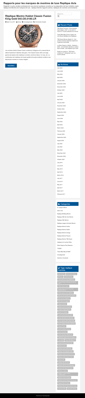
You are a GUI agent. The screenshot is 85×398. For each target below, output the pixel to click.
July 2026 (59, 68)
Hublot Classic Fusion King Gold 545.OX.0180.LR (65, 289)
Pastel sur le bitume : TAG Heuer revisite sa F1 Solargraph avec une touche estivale (66, 53)
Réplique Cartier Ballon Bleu (64, 348)
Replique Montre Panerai (63, 236)
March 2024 (60, 128)
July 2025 (59, 93)
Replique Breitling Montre (64, 214)
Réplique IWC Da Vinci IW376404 (66, 365)
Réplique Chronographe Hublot (65, 351)
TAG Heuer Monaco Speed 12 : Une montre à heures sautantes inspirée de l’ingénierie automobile (67, 40)
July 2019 (59, 162)
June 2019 (60, 166)
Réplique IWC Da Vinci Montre (65, 217)
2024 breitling (61, 274)
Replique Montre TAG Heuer (64, 239)
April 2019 (60, 172)
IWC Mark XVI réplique (63, 301)
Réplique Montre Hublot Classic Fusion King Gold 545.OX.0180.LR (28, 17)
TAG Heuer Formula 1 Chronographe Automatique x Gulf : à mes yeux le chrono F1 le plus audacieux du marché (67, 30)
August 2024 (60, 115)
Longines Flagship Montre (64, 309)
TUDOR (59, 248)
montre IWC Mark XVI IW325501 (66, 318)
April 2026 (60, 77)
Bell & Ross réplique (71, 274)
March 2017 (60, 191)
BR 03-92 (60, 276)
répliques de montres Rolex (64, 242)
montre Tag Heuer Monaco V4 (65, 334)
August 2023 (60, 140)
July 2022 (59, 147)
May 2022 (60, 150)
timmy (19, 22)
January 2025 (60, 102)
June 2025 (60, 96)
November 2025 (61, 87)
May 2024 (60, 121)
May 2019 (60, 169)
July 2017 (59, 178)
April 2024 (60, 125)
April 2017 (60, 188)
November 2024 (61, 106)
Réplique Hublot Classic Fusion (65, 357)
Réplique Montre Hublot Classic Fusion (67, 386)
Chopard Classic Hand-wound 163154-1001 (67, 283)
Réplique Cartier (62, 345)
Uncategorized (28, 22)
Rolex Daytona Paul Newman (65, 245)
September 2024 (61, 112)
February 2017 (61, 194)
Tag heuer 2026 (62, 388)
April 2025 (60, 99)
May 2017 (60, 184)
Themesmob (45, 396)
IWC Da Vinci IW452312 (64, 298)
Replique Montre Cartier (63, 226)
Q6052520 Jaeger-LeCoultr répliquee (66, 337)
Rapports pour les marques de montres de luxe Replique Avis (39, 3)
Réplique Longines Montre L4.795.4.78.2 (64, 374)
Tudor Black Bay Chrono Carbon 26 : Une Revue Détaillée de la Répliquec (67, 35)
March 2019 (60, 175)
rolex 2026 (60, 340)
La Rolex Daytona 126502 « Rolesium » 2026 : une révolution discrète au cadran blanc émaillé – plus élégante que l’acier (68, 46)
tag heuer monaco (72, 388)
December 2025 (61, 83)
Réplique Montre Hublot (63, 383)
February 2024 (61, 131)
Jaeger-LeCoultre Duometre (64, 306)
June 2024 (60, 118)
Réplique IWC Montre (63, 220)
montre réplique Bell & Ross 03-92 (66, 320)
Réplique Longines (62, 371)
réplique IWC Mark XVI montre (65, 368)
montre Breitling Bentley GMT (65, 315)
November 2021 (61, 153)
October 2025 (60, 90)
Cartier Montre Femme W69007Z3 (66, 279)
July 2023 (59, 143)
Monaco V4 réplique (62, 312)
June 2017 (60, 181)
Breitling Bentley (68, 276)
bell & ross (60, 210)
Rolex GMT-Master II (70, 340)
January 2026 (60, 80)
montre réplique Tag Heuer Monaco (66, 323)
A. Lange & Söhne (62, 207)
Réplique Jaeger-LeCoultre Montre (66, 223)
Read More (11, 66)
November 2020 (61, 156)
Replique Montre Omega (63, 232)
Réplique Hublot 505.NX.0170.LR (66, 354)
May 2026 (60, 74)
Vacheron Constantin (62, 258)
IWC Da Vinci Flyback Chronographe (66, 295)
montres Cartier (61, 326)
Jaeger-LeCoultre (62, 304)
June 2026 (60, 71)
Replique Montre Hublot (63, 229)
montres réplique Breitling (64, 329)
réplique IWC (61, 359)
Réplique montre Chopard (64, 377)
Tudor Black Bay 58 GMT (63, 251)
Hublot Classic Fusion (63, 286)
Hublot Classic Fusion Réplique (65, 292)
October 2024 (60, 109)
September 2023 (61, 137)
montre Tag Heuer (62, 332)
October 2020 (60, 159)
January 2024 (60, 134)
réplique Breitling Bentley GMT (65, 343)
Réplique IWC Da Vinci (63, 362)
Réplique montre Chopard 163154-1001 (67, 380)
